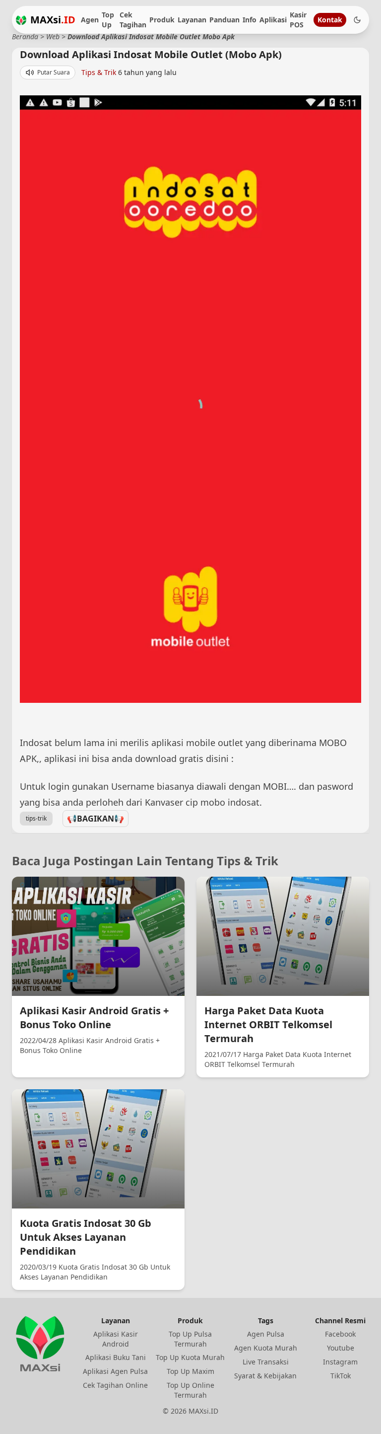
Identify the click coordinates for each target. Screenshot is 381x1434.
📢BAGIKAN (95, 818)
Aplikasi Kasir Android (115, 1339)
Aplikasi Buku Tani (115, 1357)
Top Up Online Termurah (190, 1390)
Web (53, 36)
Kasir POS (298, 19)
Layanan (192, 19)
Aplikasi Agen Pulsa (115, 1371)
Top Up (108, 19)
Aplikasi (273, 19)
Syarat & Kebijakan (265, 1375)
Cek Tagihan (133, 19)
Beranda (25, 36)
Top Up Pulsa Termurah (190, 1339)
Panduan (224, 19)
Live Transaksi (266, 1361)
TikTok (340, 1375)
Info (249, 19)
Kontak (330, 19)
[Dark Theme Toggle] (357, 20)
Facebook (340, 1334)
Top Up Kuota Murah (190, 1357)
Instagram (340, 1361)
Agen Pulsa (265, 1334)
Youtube (340, 1348)
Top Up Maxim (190, 1371)
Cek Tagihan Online (115, 1385)
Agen (90, 19)
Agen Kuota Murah (265, 1348)
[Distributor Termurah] (21, 20)
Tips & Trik (98, 72)
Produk (162, 19)
